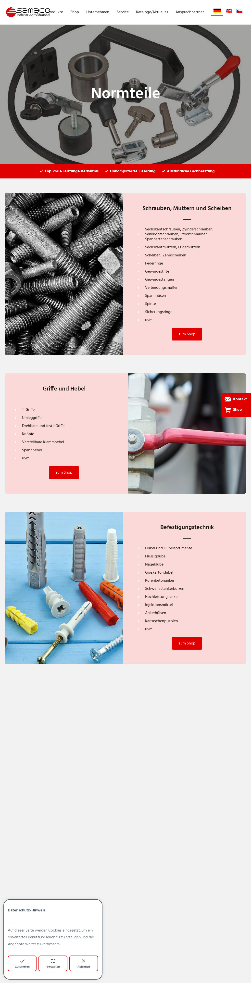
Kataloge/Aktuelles (152, 12)
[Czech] (239, 11)
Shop (74, 12)
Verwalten (53, 966)
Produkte (55, 12)
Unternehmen (97, 12)
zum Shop (187, 334)
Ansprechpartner (190, 12)
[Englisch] (229, 11)
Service (123, 12)
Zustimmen (22, 966)
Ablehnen (83, 966)
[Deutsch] (217, 11)
